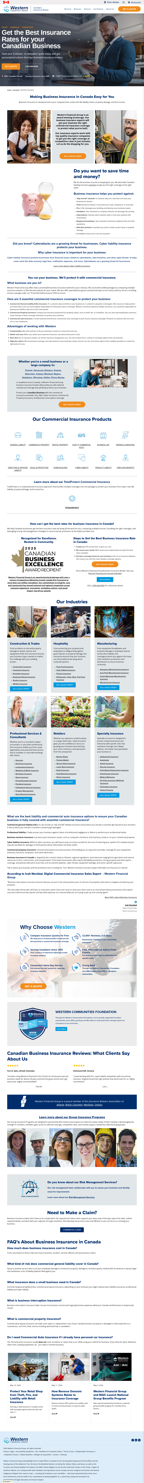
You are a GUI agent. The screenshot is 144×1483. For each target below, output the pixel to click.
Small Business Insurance (66, 773)
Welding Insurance (20, 684)
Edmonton (30, 373)
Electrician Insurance (24, 763)
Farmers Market (62, 760)
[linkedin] (136, 1440)
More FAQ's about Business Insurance (121, 897)
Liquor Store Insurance (65, 767)
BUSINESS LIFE (103, 445)
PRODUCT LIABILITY (103, 467)
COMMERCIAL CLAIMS (72, 1230)
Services (87, 9)
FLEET (75, 445)
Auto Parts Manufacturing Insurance (114, 673)
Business (77, 9)
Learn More (61, 1029)
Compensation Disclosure (84, 1451)
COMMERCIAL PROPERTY (39, 445)
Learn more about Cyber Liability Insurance (72, 266)
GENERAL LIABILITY (18, 445)
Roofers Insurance (20, 680)
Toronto (28, 370)
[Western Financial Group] (26, 11)
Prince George (57, 377)
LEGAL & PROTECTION (39, 467)
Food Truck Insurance (64, 667)
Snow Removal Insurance (26, 794)
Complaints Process (11, 1455)
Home (9, 90)
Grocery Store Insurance (65, 763)
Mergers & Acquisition (42, 1455)
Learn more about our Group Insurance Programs (72, 1117)
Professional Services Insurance (28, 787)
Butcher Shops (62, 756)
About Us (110, 9)
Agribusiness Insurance (109, 756)
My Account (136, 2)
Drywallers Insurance (21, 673)
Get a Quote (129, 9)
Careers (56, 1455)
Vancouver (38, 370)
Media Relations (26, 1455)
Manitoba (88, 1104)
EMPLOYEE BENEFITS (125, 467)
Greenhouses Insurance (109, 773)
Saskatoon (27, 377)
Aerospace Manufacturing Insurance (114, 669)
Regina (57, 373)
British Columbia (73, 1104)
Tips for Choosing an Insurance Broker (105, 573)
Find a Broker (113, 2)
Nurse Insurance (22, 777)
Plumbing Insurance (23, 784)
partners (93, 185)
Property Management (24, 791)
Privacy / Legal (8, 1451)
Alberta (60, 1104)
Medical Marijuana (107, 777)
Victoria (57, 370)
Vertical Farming (106, 790)
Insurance (16, 90)
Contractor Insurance (21, 670)
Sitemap (64, 1455)
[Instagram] (139, 1440)
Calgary (39, 373)
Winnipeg (37, 377)
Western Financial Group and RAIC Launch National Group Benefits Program (110, 1395)
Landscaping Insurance (25, 767)
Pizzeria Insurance (63, 673)
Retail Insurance (62, 770)
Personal (67, 9)
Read (12, 1417)
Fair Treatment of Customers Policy (48, 1451)
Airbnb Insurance (107, 763)
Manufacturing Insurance (110, 682)
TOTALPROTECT (72, 508)
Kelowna (48, 370)
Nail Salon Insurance (24, 774)
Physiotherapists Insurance (26, 780)
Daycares (19, 760)
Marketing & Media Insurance (27, 770)
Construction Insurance (22, 667)
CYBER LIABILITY (81, 467)
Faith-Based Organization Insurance (114, 770)
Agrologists (104, 760)
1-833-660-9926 (31, 66)
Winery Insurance (63, 777)
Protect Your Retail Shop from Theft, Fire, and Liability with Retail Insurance (26, 1396)
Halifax (47, 377)
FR (124, 2)
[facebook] (132, 1440)
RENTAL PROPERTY (60, 445)
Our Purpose (98, 9)
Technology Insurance (108, 786)
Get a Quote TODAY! (73, 156)
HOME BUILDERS (60, 467)
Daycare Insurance (107, 767)
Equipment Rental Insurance (24, 677)
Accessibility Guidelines (25, 1451)
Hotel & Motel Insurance (65, 670)
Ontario (98, 1104)
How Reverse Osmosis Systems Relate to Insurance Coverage (67, 1395)
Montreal (48, 373)
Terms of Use (68, 1451)
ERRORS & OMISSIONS (125, 445)
